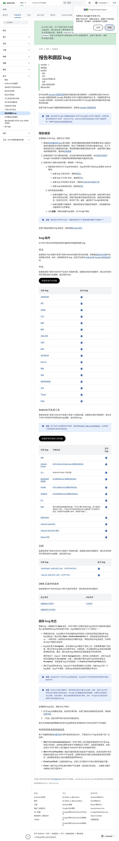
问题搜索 (67, 151)
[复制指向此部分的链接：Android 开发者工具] (62, 410)
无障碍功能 (45, 297)
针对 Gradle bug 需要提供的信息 (65, 487)
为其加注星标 (101, 155)
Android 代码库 (39, 797)
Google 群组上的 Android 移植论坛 (74, 824)
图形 (42, 329)
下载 (35, 805)
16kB (42, 342)
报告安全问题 (101, 254)
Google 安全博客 (68, 808)
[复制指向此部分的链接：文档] (45, 546)
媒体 (42, 349)
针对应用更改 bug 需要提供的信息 (65, 494)
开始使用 (17, 15)
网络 (42, 368)
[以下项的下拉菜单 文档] (26, 3)
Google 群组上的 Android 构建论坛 (74, 819)
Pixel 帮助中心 (96, 801)
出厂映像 (37, 812)
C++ (42, 472)
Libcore (43, 362)
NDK (42, 507)
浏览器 (43, 310)
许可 (62, 833)
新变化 (5, 15)
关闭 (98, 27)
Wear (43, 401)
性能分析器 (45, 517)
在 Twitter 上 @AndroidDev (72, 801)
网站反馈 (80, 833)
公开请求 (89, 604)
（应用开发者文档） (59, 568)
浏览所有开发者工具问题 (52, 438)
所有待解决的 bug (54, 143)
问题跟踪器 (95, 819)
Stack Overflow (96, 816)
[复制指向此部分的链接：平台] (45, 267)
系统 (42, 375)
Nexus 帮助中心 (96, 805)
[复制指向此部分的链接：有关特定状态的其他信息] (66, 729)
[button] (14, 37)
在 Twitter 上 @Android (70, 797)
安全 (29, 15)
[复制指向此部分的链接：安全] (45, 249)
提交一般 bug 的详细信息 (91, 426)
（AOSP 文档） (56, 575)
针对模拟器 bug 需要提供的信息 (64, 479)
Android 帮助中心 (97, 797)
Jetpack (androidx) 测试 (50, 531)
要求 (35, 801)
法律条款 (55, 833)
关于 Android (39, 833)
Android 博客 (67, 805)
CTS (42, 316)
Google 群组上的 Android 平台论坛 (74, 813)
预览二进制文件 (39, 808)
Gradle (43, 487)
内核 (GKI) (44, 336)
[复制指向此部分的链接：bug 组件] (52, 238)
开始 (110, 27)
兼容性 (52, 15)
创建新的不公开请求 (48, 610)
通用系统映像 (45, 381)
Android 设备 (67, 15)
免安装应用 (45, 355)
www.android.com (97, 808)
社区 (47, 833)
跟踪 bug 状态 (76, 228)
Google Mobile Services (99, 812)
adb (42, 457)
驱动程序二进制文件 (41, 816)
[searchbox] (15, 22)
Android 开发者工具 (91, 182)
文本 (42, 388)
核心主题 (40, 15)
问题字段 (47, 714)
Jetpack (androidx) (48, 524)
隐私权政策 (70, 833)
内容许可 (57, 779)
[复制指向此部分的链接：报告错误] (52, 133)
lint (42, 500)
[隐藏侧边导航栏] (28, 836)
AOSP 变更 (48, 38)
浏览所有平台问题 (49, 281)
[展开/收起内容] (48, 64)
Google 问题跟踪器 (56, 94)
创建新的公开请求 (47, 604)
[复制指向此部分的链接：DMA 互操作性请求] (61, 584)
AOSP (41, 49)
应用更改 (44, 494)
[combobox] (74, 3)
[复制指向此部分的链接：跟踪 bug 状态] (59, 621)
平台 (81, 178)
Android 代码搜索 (39, 3)
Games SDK (45, 537)
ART (42, 303)
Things (43, 394)
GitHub (36, 819)
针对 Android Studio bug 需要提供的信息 (68, 464)
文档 (21, 3)
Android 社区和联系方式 (63, 122)
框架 (42, 323)
